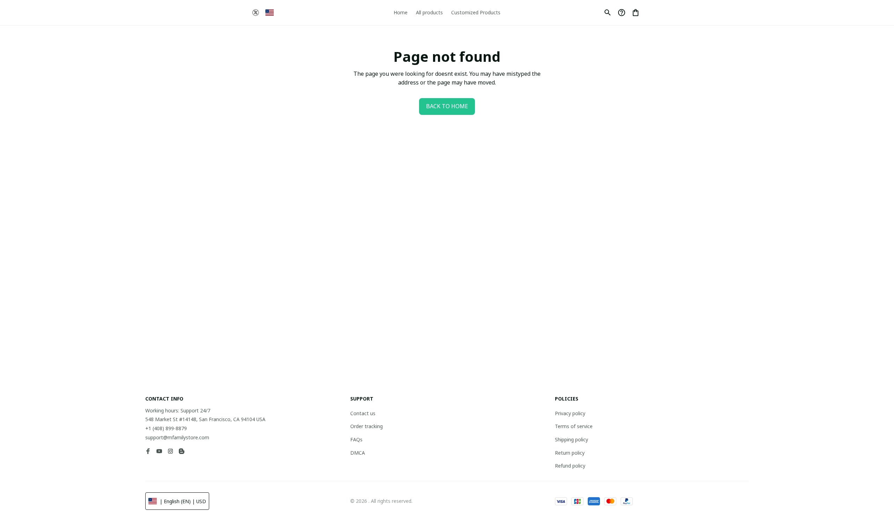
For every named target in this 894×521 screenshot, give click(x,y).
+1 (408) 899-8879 (166, 428)
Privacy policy (570, 413)
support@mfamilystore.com (177, 437)
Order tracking (366, 426)
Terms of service (574, 426)
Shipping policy (571, 439)
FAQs (356, 439)
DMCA (357, 452)
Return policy (570, 452)
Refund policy (570, 465)
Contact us (362, 413)
